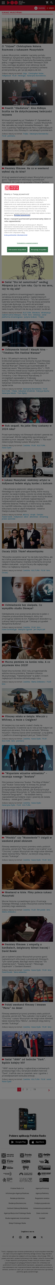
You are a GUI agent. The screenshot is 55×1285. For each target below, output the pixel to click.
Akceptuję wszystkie (39, 249)
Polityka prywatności (22, 215)
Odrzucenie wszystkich (17, 249)
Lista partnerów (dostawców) (15, 235)
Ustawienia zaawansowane (27, 243)
